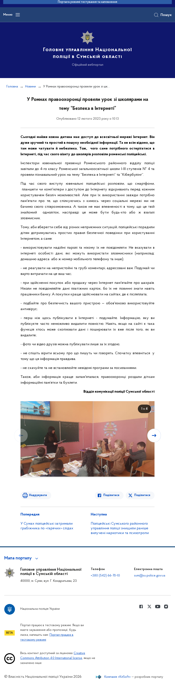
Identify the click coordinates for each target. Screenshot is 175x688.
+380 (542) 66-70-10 (105, 575)
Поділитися (111, 495)
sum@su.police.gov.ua (149, 575)
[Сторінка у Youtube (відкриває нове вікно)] (157, 606)
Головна (12, 86)
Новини (30, 86)
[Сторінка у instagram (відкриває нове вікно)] (166, 606)
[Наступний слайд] (154, 435)
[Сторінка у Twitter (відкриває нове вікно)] (149, 606)
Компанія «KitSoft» (117, 677)
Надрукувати (38, 495)
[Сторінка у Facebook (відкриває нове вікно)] (141, 606)
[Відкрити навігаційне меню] (18, 15)
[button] (21, 558)
